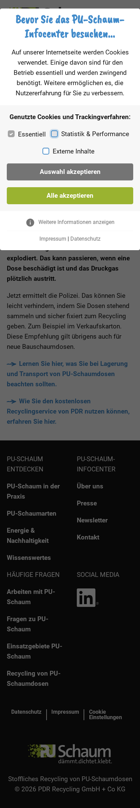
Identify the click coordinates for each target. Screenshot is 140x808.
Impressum (52, 239)
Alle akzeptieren (70, 195)
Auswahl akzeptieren (70, 172)
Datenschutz (85, 239)
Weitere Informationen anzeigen (76, 222)
